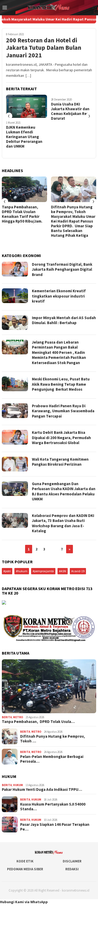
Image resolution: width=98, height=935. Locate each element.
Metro (18, 717)
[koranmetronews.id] (49, 7)
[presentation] (8, 116)
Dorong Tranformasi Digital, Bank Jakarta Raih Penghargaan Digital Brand (62, 269)
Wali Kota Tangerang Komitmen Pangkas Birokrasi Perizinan (60, 462)
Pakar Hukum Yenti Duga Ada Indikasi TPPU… (42, 789)
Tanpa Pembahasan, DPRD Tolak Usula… (38, 721)
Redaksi (72, 869)
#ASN (62, 571)
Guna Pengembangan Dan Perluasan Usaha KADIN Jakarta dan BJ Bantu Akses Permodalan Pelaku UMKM (63, 491)
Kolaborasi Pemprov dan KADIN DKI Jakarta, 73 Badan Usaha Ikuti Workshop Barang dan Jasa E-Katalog (63, 523)
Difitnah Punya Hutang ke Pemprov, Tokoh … (52, 738)
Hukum (18, 785)
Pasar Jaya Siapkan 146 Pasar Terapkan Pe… (54, 827)
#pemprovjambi (43, 571)
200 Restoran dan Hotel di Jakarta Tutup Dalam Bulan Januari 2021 (43, 48)
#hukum (21, 571)
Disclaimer (72, 861)
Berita (7, 717)
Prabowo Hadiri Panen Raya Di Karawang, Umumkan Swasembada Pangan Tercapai (63, 411)
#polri (7, 571)
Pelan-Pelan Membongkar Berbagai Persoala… (51, 759)
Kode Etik (24, 861)
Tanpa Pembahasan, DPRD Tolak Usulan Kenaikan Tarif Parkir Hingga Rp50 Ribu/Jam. (22, 214)
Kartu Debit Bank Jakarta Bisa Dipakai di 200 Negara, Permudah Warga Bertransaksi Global (61, 437)
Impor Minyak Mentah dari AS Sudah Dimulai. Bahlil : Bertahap (64, 320)
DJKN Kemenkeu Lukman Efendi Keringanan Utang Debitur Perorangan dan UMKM (24, 137)
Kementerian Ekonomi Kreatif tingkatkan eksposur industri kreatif (59, 296)
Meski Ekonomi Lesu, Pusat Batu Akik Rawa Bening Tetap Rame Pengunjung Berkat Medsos (61, 384)
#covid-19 (77, 571)
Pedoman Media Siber (25, 869)
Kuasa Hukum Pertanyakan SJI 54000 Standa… (52, 806)
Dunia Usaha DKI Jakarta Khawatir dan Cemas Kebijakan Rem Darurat (70, 111)
